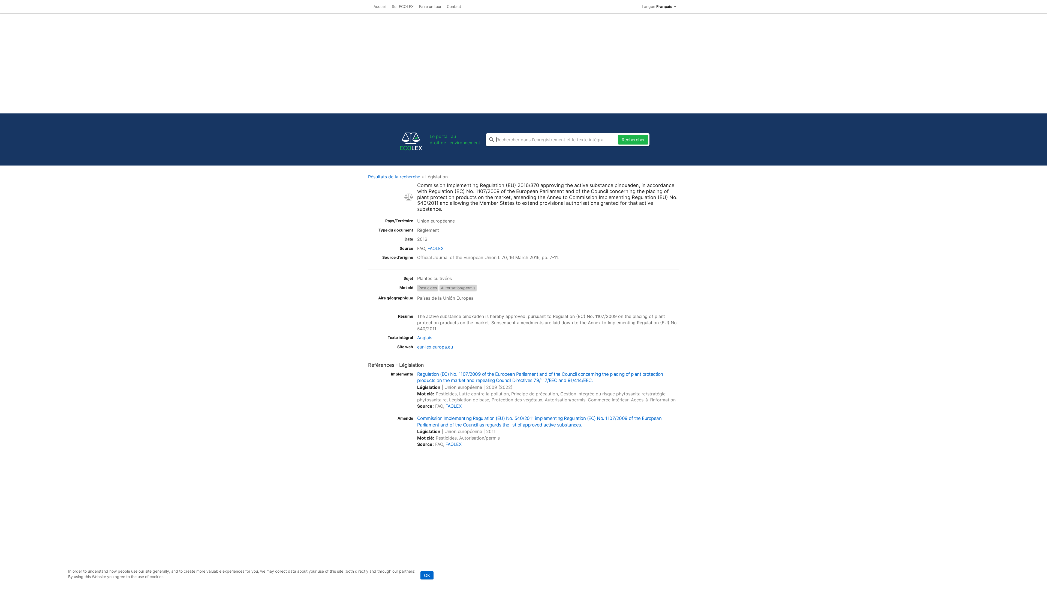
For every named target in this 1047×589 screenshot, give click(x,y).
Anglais (424, 337)
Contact (454, 6)
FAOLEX (436, 248)
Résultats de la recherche (394, 176)
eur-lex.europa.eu (435, 347)
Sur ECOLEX (403, 6)
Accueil (380, 6)
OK (427, 575)
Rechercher (633, 139)
